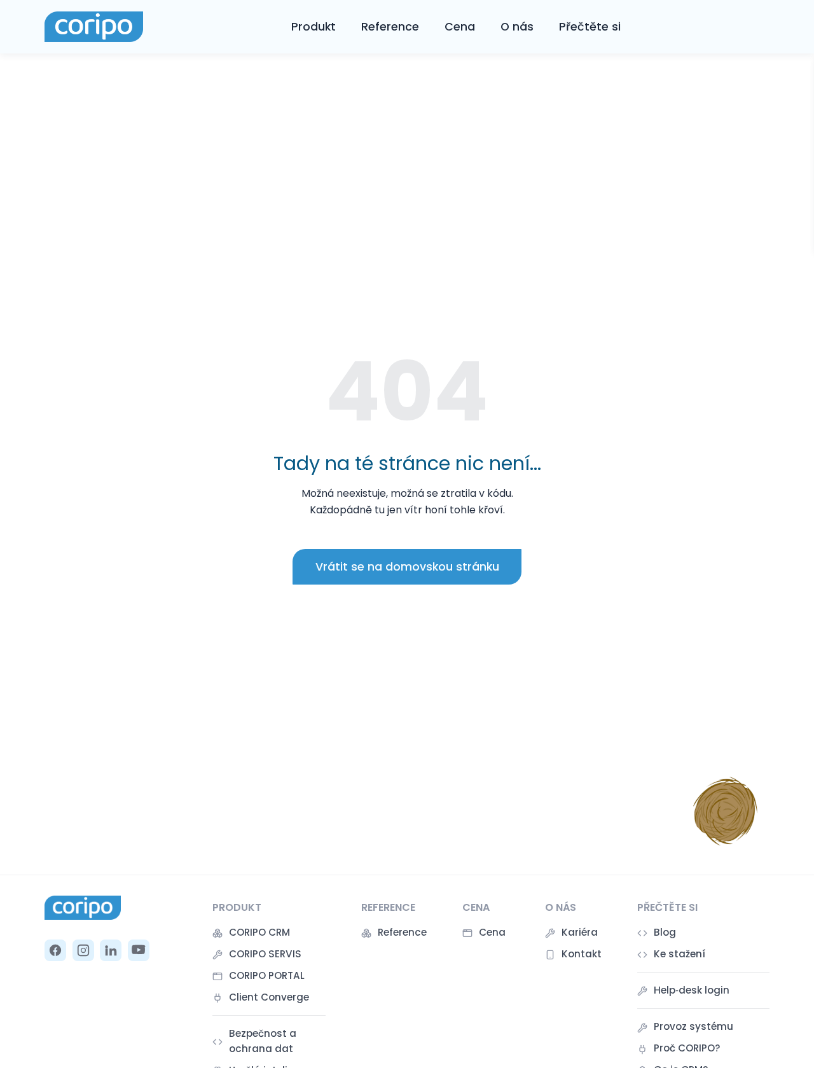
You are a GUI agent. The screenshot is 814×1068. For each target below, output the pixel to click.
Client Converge (269, 997)
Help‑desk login (691, 990)
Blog (665, 932)
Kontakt (582, 954)
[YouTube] (138, 950)
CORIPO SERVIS (265, 954)
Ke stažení (679, 954)
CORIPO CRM (259, 932)
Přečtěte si (590, 26)
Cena (460, 26)
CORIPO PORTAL (267, 975)
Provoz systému (693, 1026)
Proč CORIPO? (687, 1048)
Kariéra (580, 932)
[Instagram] (83, 950)
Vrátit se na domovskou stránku (407, 566)
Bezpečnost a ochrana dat (262, 1041)
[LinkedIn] (110, 950)
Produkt (313, 26)
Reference (390, 26)
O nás (517, 26)
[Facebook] (55, 950)
